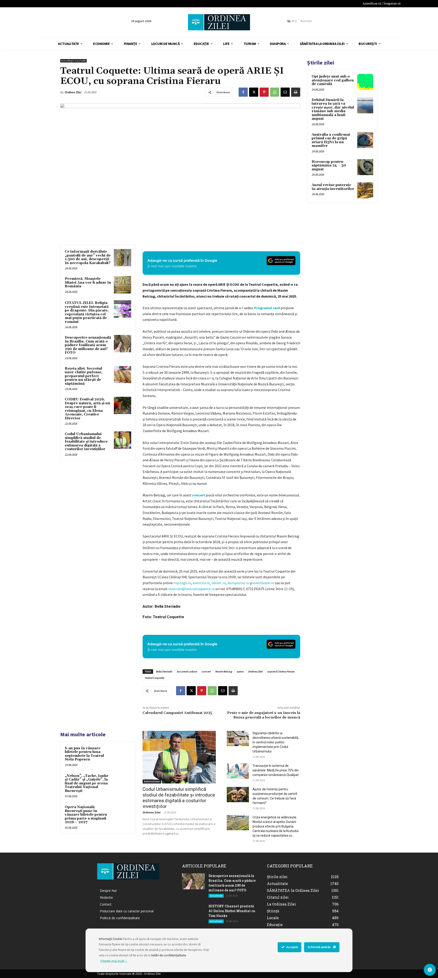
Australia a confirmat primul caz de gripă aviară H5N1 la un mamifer (331, 140)
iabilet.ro (218, 583)
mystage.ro (182, 583)
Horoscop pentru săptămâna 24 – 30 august (329, 165)
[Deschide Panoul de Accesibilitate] (430, 970)
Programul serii (267, 308)
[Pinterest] (264, 92)
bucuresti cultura (187, 671)
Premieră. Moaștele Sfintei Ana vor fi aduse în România (88, 282)
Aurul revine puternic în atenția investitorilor (333, 187)
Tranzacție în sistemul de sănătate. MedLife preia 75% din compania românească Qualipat (276, 770)
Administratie (152, 781)
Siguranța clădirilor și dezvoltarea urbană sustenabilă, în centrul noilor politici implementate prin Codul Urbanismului (276, 742)
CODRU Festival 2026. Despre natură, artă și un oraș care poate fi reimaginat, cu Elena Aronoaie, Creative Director (87, 408)
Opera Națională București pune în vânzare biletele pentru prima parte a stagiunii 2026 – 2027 (86, 814)
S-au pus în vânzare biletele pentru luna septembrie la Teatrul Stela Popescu (84, 754)
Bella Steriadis (164, 671)
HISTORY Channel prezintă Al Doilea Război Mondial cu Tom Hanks (232, 911)
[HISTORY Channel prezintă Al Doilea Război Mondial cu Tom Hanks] (193, 912)
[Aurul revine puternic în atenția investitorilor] (365, 190)
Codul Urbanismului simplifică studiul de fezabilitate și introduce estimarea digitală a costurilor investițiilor (86, 441)
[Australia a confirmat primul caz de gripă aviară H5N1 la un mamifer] (365, 140)
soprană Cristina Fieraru (281, 671)
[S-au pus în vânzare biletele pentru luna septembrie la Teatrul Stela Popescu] (122, 754)
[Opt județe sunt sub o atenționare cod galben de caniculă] (365, 82)
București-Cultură (73, 60)
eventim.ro (201, 583)
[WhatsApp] (274, 92)
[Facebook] (243, 92)
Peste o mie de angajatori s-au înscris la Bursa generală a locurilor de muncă (263, 715)
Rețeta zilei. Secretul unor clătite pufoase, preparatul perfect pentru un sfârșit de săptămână (83, 376)
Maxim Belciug (223, 671)
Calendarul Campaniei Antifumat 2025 (177, 713)
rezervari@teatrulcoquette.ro (191, 588)
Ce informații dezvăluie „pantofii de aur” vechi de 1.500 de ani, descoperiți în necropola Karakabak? (88, 257)
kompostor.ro (238, 583)
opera (240, 671)
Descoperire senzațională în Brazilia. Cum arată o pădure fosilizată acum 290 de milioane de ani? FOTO (88, 345)
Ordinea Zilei (73, 92)
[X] (253, 92)
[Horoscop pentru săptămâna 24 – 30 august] (365, 167)
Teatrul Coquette (154, 678)
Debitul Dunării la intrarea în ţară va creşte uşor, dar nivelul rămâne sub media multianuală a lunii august (333, 109)
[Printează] (295, 92)
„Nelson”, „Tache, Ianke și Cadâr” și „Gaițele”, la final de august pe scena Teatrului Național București (86, 783)
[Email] (285, 92)
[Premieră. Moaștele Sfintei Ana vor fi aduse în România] (122, 284)
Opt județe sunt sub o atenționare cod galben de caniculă (333, 80)
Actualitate (216, 895)
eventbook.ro (263, 583)
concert (198, 495)
